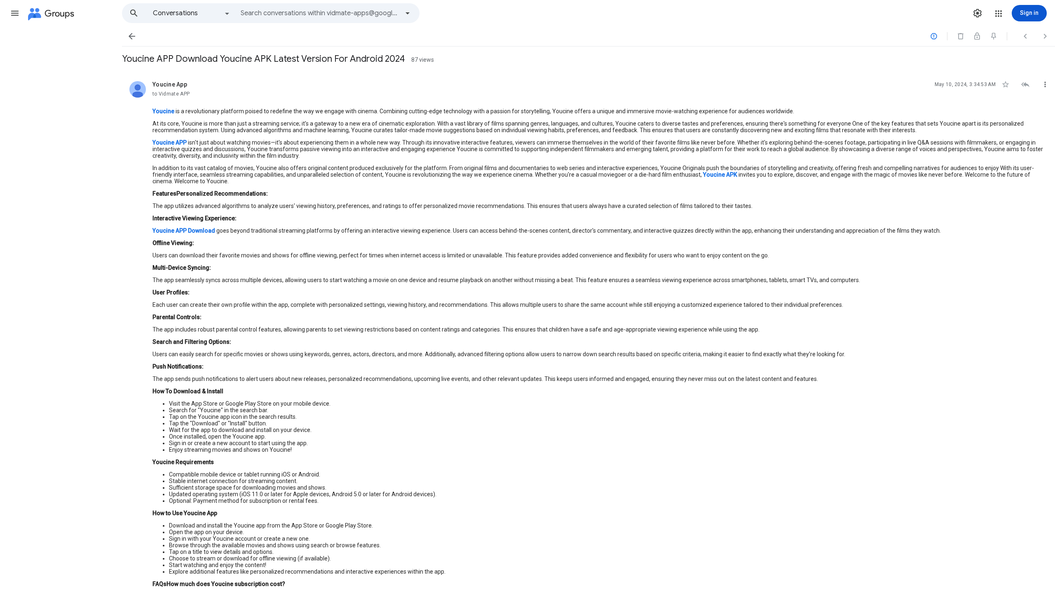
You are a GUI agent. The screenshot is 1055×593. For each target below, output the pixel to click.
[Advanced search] (407, 13)
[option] (191, 13)
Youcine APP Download (183, 230)
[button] (15, 13)
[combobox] (319, 13)
